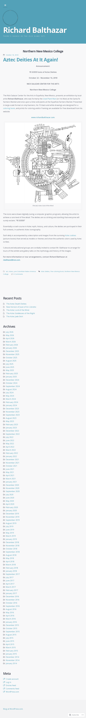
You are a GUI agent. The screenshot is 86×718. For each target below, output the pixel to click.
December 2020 (12, 485)
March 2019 (11, 536)
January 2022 (11, 456)
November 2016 (12, 600)
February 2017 (12, 590)
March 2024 (11, 399)
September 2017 (13, 574)
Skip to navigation (5, 5)
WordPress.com (12, 692)
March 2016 (11, 619)
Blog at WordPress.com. (13, 709)
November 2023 (12, 412)
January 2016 (11, 622)
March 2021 (11, 478)
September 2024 (13, 386)
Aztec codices (70, 235)
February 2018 (12, 568)
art (7, 271)
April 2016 (10, 615)
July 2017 (9, 577)
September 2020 (13, 491)
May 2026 (10, 335)
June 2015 (10, 641)
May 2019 (10, 533)
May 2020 (10, 501)
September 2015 (13, 631)
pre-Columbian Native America (25, 271)
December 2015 (12, 625)
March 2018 (11, 564)
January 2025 (11, 376)
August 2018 (11, 555)
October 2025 (11, 357)
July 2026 (9, 332)
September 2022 (13, 434)
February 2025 (12, 373)
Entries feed (11, 685)
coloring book (9, 108)
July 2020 (9, 494)
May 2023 (10, 421)
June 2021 (10, 469)
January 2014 (11, 663)
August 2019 (11, 523)
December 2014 (12, 657)
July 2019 (9, 526)
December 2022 (12, 431)
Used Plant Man (49, 99)
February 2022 (12, 453)
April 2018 (10, 561)
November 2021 (12, 463)
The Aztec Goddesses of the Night (20, 313)
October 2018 (11, 548)
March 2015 (11, 647)
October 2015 (11, 628)
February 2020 (12, 507)
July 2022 (9, 437)
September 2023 (13, 415)
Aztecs (11, 271)
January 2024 (11, 405)
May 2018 (10, 558)
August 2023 (11, 418)
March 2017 (11, 587)
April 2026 (10, 338)
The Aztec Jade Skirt (14, 316)
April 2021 (10, 475)
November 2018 (12, 545)
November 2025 (12, 354)
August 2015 (11, 634)
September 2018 (13, 552)
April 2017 (10, 584)
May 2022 (10, 443)
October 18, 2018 (12, 55)
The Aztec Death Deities (16, 304)
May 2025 (10, 370)
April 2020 (10, 504)
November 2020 (12, 488)
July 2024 (9, 392)
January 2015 (11, 654)
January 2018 (11, 571)
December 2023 (12, 408)
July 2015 (9, 638)
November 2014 (12, 660)
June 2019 (10, 529)
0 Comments (18, 274)
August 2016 (11, 609)
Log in (8, 682)
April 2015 (10, 644)
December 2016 (12, 596)
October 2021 (11, 466)
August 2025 (11, 361)
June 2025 (10, 367)
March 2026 (11, 341)
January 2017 (11, 593)
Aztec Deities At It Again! (30, 59)
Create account (12, 679)
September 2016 (13, 606)
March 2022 (11, 450)
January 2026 (11, 348)
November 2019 (12, 517)
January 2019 (11, 539)
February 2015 (12, 651)
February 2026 (12, 345)
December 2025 (12, 351)
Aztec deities (45, 271)
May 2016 (10, 612)
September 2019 (13, 520)
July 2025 (9, 364)
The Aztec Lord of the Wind (17, 310)
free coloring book (57, 271)
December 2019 (12, 513)
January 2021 (11, 482)
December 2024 (12, 380)
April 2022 (10, 447)
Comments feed (12, 688)
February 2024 (12, 402)
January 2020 (11, 510)
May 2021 (10, 472)
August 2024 (11, 389)
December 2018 (12, 542)
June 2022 (10, 440)
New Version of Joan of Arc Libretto (21, 307)
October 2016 (11, 603)
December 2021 (12, 459)
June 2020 (10, 497)
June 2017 (10, 580)
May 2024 (10, 396)
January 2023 (11, 427)
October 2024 (11, 383)
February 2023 (12, 424)
